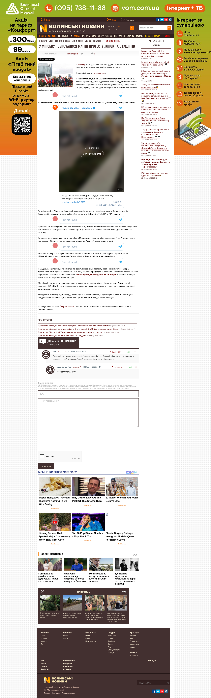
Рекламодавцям (68, 693)
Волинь (44, 638)
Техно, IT (111, 652)
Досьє (80, 41)
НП (71, 36)
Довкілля (111, 641)
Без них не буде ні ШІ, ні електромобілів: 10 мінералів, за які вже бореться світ (155, 53)
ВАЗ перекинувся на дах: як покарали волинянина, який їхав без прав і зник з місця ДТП (156, 96)
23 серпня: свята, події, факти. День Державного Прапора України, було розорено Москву (156, 73)
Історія (132, 647)
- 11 (135, 351)
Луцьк (43, 635)
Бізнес (88, 638)
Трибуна (139, 36)
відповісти (116, 351)
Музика (133, 635)
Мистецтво (134, 644)
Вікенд (110, 644)
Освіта (110, 638)
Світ (42, 644)
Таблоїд (109, 36)
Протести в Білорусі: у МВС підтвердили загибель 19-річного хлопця (70, 332)
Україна (44, 641)
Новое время (99, 72)
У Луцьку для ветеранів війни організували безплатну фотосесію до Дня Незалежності (155, 133)
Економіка (63, 36)
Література (134, 641)
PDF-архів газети (156, 41)
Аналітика (53, 41)
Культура (86, 36)
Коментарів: (72, 53)
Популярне (97, 41)
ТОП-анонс (134, 655)
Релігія (110, 647)
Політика (67, 632)
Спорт (101, 36)
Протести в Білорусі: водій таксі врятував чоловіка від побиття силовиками (73, 325)
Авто (94, 36)
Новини (156, 45)
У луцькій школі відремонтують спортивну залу (155, 85)
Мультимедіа (83, 591)
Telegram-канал (66, 306)
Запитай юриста (113, 41)
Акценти (130, 36)
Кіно (131, 638)
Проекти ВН (119, 36)
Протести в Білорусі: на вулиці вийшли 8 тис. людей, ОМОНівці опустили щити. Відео (78, 328)
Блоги (74, 41)
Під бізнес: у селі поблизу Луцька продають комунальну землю (155, 121)
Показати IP (62, 352)
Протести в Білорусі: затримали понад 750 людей (61, 335)
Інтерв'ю (43, 41)
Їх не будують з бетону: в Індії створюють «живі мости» (155, 63)
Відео (67, 41)
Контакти (56, 693)
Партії (65, 638)
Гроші (87, 635)
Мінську (81, 64)
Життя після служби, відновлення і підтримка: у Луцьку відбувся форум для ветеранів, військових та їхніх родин (155, 148)
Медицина (112, 635)
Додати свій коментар (62, 341)
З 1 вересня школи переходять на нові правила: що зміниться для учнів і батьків (156, 109)
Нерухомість (90, 641)
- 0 (135, 367)
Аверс (167, 36)
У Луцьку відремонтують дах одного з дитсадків (154, 174)
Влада (65, 635)
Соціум (111, 632)
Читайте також (45, 320)
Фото (61, 41)
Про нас (47, 693)
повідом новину (152, 36)
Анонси (88, 41)
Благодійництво (114, 649)
